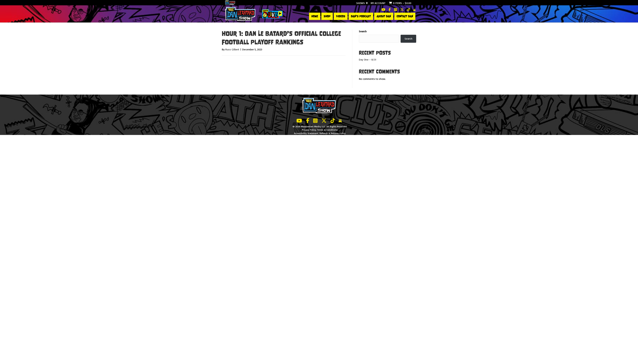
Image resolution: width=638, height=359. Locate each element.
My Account (378, 3)
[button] (367, 3)
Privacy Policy (309, 129)
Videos (340, 16)
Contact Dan (405, 16)
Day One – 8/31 (367, 59)
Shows (360, 3)
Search (363, 31)
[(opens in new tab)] (272, 13)
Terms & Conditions (327, 129)
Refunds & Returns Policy (332, 133)
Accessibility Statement (306, 133)
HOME (314, 16)
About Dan (383, 16)
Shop (327, 16)
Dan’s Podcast (361, 16)
